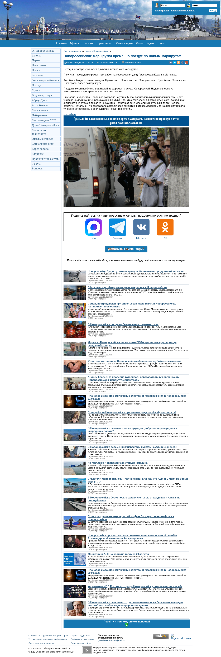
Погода (36, 85)
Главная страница (72, 51)
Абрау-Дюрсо (40, 100)
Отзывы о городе (42, 138)
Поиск (160, 43)
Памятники (39, 65)
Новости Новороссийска (96, 51)
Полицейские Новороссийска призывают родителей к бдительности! (132, 412)
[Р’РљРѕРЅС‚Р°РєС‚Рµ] (170, 62)
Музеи (36, 90)
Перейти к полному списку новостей (127, 621)
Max (94, 238)
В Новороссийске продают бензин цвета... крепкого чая (123, 324)
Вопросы (37, 168)
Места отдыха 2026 (44, 120)
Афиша (74, 43)
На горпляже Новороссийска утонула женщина (117, 462)
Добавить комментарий (126, 249)
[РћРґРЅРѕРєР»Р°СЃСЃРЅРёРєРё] (178, 62)
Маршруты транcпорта (39, 132)
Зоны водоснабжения (45, 80)
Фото (139, 43)
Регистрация (162, 10)
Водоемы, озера (42, 95)
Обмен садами (123, 43)
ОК (165, 238)
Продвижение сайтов (45, 158)
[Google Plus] (186, 62)
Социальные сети (43, 143)
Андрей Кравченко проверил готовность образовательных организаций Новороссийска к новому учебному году (133, 378)
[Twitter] (174, 62)
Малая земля (40, 110)
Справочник (103, 43)
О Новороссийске (43, 50)
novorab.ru (70, 114)
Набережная (39, 115)
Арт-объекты (40, 105)
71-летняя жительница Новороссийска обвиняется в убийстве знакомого (134, 361)
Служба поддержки (80, 635)
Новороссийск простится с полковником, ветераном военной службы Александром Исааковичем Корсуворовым (132, 537)
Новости (87, 43)
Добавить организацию (82, 639)
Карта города (40, 148)
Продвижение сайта (81, 643)
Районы (36, 55)
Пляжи (36, 70)
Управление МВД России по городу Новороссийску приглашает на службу (135, 586)
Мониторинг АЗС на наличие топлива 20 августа (118, 554)
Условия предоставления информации (47, 639)
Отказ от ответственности (41, 643)
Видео (150, 43)
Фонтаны (37, 75)
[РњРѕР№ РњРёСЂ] (182, 62)
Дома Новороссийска (45, 125)
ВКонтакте (141, 238)
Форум (36, 163)
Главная (61, 43)
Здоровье (38, 153)
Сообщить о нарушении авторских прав (48, 635)
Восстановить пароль (183, 10)
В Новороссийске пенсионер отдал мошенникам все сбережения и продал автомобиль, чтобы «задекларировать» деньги (135, 604)
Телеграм (117, 238)
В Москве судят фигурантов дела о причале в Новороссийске (127, 287)
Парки (36, 60)
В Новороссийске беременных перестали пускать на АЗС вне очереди (132, 446)
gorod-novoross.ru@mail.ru (111, 640)
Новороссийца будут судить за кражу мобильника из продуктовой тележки (136, 271)
